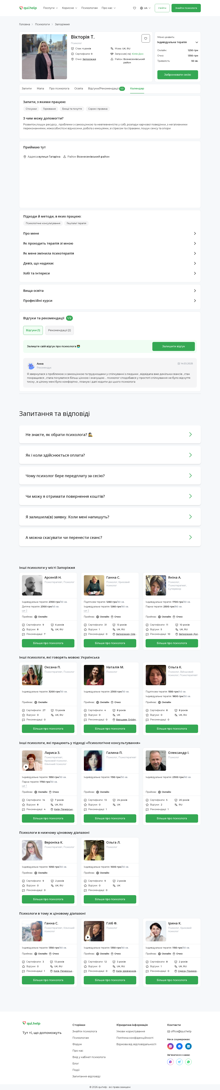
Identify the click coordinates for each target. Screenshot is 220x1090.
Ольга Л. (113, 842)
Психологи (42, 24)
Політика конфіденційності (134, 1037)
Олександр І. (178, 752)
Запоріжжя (62, 24)
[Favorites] (134, 8)
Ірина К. (174, 923)
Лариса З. (52, 752)
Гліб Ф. (111, 923)
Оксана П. (52, 667)
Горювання (49, 108)
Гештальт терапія (76, 223)
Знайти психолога (186, 8)
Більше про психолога (48, 643)
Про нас (77, 1050)
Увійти (162, 8)
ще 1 (24, 785)
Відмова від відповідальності (136, 1044)
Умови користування (130, 1031)
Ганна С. (113, 577)
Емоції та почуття (72, 108)
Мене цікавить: (166, 37)
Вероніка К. (53, 842)
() (33, 330)
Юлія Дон (137, 53)
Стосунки (31, 108)
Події (75, 1070)
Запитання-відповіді (86, 1076)
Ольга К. (175, 667)
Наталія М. (115, 667)
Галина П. (114, 752)
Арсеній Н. (53, 577)
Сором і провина (97, 108)
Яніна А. (174, 577)
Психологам (80, 1037)
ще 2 (24, 610)
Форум (77, 1044)
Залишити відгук (173, 346)
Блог (75, 1063)
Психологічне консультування (43, 223)
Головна (24, 24)
